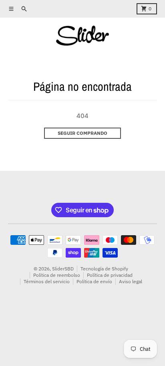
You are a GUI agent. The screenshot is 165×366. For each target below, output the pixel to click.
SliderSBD (63, 269)
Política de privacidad (110, 275)
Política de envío (94, 281)
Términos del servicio (47, 281)
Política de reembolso (56, 275)
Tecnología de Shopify (104, 269)
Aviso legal (130, 281)
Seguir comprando (82, 133)
